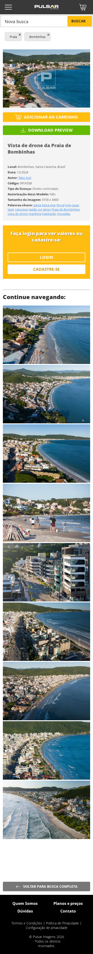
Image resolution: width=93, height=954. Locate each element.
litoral (61, 205)
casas (75, 205)
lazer (11, 209)
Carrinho (82, 7)
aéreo (47, 209)
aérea (37, 205)
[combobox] (34, 21)
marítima (35, 214)
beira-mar (49, 205)
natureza (21, 209)
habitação (49, 214)
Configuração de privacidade (46, 927)
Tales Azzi (24, 178)
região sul (35, 209)
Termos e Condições (26, 923)
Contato (68, 911)
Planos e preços (68, 903)
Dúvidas (25, 911)
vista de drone (18, 214)
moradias (63, 214)
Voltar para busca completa (50, 886)
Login (46, 257)
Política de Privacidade (62, 923)
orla (68, 205)
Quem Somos (25, 903)
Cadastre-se (46, 269)
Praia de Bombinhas (66, 209)
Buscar (78, 21)
